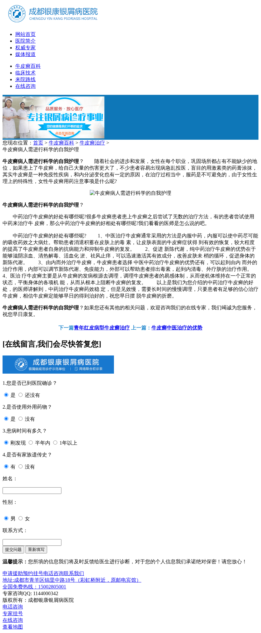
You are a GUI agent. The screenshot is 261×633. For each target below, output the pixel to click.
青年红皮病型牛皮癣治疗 (102, 327)
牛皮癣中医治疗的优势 (177, 327)
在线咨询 (25, 86)
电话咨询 (53, 573)
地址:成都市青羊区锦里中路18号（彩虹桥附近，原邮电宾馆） (72, 580)
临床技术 (25, 72)
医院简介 (25, 41)
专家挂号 (13, 613)
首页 (38, 142)
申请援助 (13, 573)
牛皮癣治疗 (92, 142)
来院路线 (25, 79)
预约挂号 (33, 573)
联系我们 (74, 573)
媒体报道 (25, 54)
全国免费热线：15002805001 (34, 586)
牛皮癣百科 (28, 66)
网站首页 (25, 34)
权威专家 (25, 47)
